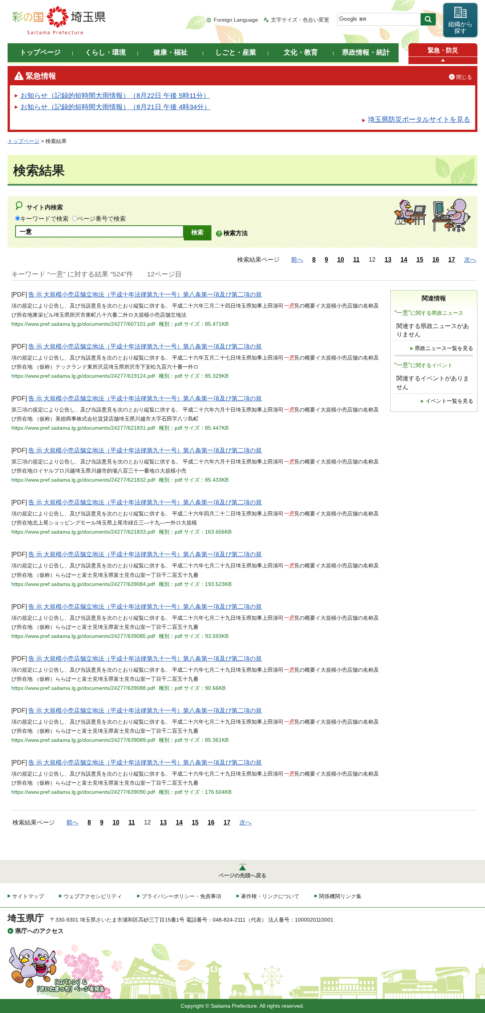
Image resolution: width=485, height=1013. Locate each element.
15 (419, 259)
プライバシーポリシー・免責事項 (181, 896)
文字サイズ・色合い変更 (300, 20)
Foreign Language (236, 20)
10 (340, 259)
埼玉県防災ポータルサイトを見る (419, 119)
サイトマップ (28, 896)
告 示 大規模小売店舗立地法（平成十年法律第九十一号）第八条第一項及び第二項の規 (145, 294)
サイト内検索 (45, 207)
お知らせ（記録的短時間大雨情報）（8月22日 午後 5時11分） (115, 95)
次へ (470, 259)
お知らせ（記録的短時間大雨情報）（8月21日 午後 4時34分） (115, 107)
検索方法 (236, 233)
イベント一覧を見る (449, 401)
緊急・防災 (443, 50)
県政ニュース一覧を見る (444, 348)
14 (404, 259)
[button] (442, 60)
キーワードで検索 (44, 218)
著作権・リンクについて (270, 896)
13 (388, 259)
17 (451, 259)
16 (435, 259)
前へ (297, 259)
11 (356, 259)
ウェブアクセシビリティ (93, 896)
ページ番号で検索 (101, 218)
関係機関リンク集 (340, 896)
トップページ (23, 141)
